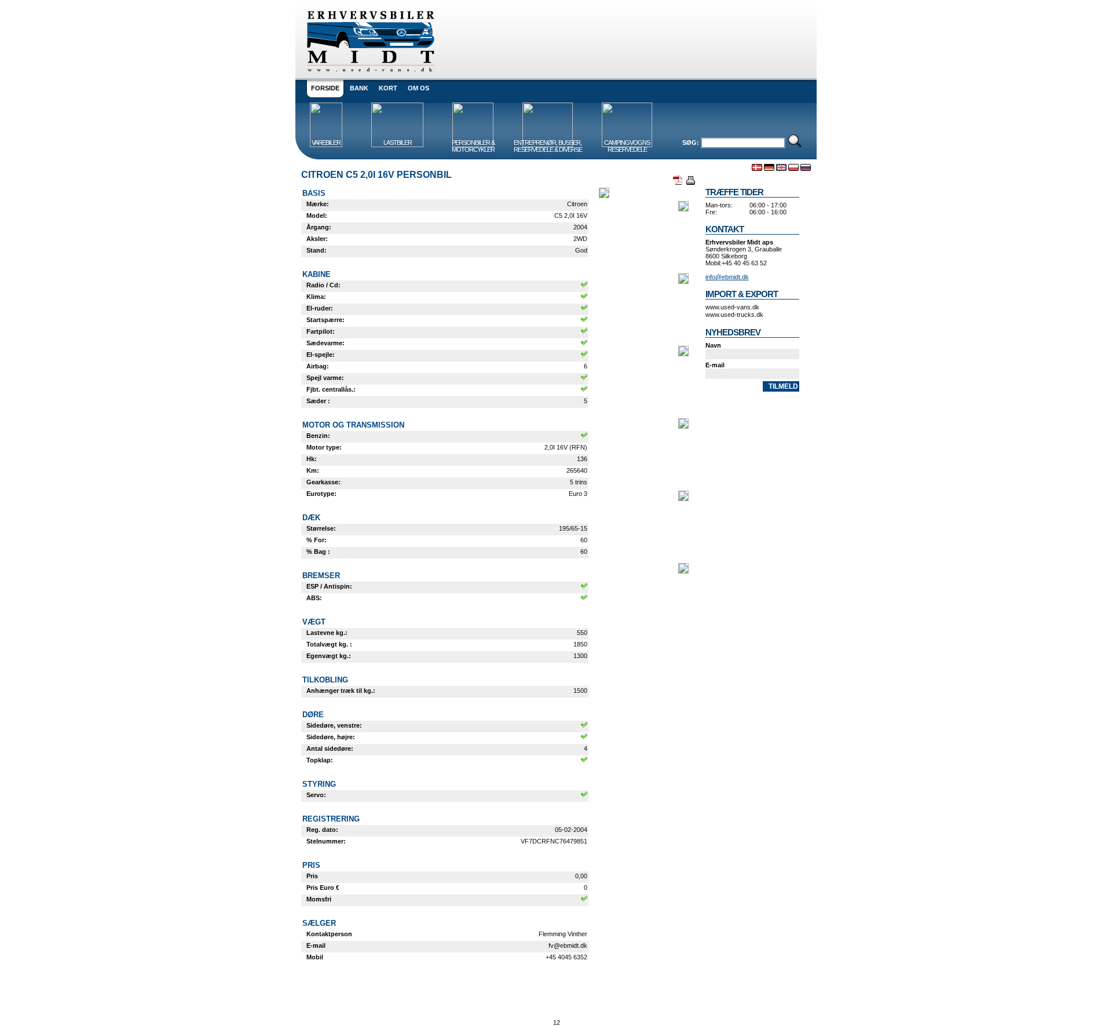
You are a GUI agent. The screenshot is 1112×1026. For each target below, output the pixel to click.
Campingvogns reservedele (627, 146)
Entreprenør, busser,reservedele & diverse (548, 146)
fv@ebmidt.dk (567, 945)
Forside (325, 88)
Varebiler (326, 142)
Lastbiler (397, 142)
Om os (418, 88)
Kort (388, 88)
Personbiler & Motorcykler (473, 146)
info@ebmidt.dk (727, 276)
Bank (359, 88)
